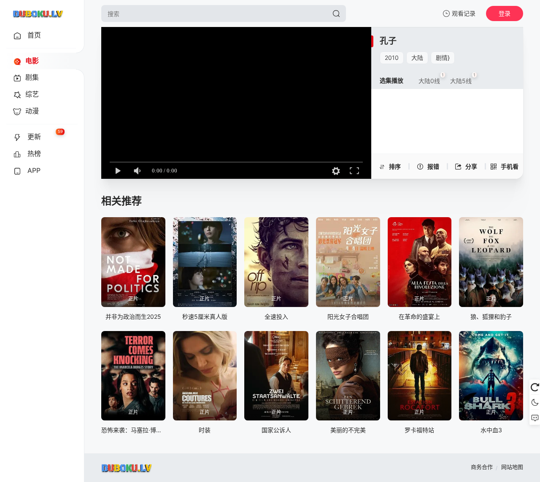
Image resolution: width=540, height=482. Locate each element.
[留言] (534, 417)
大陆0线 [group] (431, 78)
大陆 (417, 57)
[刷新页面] (534, 387)
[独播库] (38, 13)
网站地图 (512, 466)
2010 (392, 57)
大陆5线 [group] (462, 78)
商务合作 (482, 466)
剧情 (442, 57)
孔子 (388, 41)
